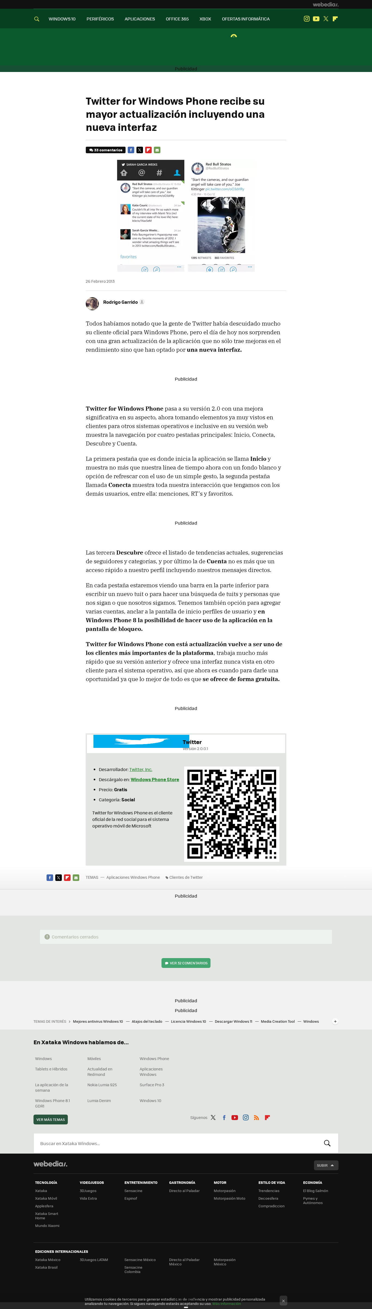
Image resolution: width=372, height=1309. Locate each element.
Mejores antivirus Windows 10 (98, 1021)
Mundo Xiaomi (47, 1225)
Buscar (327, 1143)
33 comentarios (108, 149)
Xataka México (47, 1259)
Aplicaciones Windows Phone (133, 877)
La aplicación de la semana (51, 1087)
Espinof (130, 1198)
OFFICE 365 (177, 19)
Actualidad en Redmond (99, 1071)
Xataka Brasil (46, 1267)
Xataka (41, 1190)
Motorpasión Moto (229, 1198)
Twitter (325, 19)
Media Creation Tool (278, 1021)
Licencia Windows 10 (189, 1021)
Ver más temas (50, 1119)
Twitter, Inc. (140, 769)
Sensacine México (140, 1259)
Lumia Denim (99, 1100)
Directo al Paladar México (184, 1261)
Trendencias (268, 1190)
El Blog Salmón (315, 1190)
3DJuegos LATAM (94, 1259)
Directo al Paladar (184, 1190)
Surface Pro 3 (152, 1084)
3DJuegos (88, 1190)
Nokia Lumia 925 (102, 1084)
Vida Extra (88, 1198)
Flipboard (335, 19)
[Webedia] (326, 4)
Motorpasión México (225, 1261)
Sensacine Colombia (133, 1269)
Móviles (94, 1058)
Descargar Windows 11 (234, 1021)
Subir (322, 1165)
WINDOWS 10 (62, 19)
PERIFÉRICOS (100, 19)
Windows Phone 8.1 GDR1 (52, 1103)
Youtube (316, 19)
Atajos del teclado (147, 1021)
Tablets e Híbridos (51, 1069)
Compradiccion (271, 1205)
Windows (43, 1058)
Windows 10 (150, 1100)
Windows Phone (154, 1058)
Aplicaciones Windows (151, 1071)
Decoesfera (268, 1198)
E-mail (157, 150)
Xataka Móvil (46, 1198)
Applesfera (44, 1205)
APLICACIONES (140, 19)
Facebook (131, 150)
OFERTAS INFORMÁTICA (246, 19)
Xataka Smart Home (46, 1215)
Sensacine (133, 1190)
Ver (189, 962)
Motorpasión (225, 1190)
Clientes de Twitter (186, 877)
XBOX (205, 19)
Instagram (306, 19)
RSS (256, 1116)
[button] (123, 302)
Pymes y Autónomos (313, 1200)
